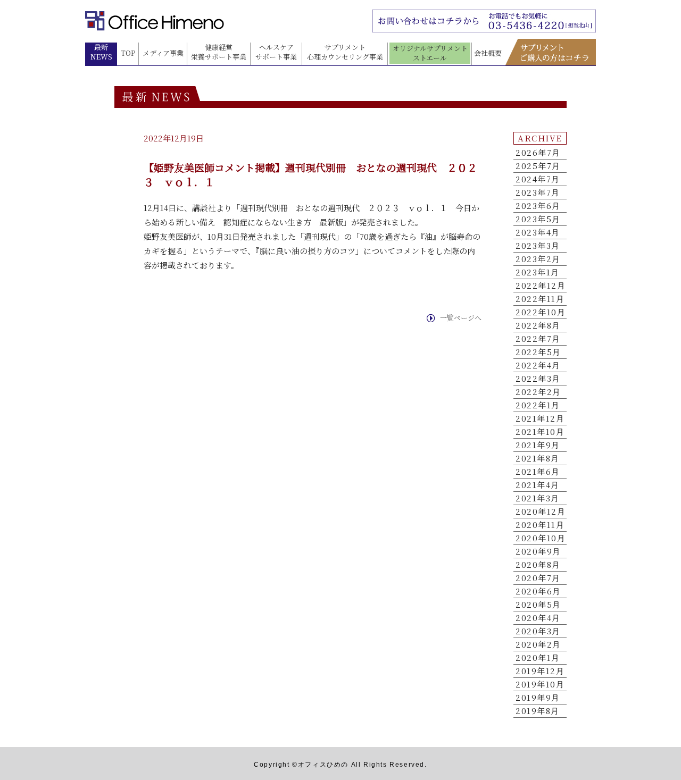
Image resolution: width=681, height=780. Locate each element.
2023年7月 (538, 192)
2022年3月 (538, 378)
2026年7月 (538, 152)
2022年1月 (538, 405)
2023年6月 (538, 205)
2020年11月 (540, 524)
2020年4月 (538, 618)
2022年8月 (538, 325)
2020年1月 (538, 657)
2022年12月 (541, 285)
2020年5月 (538, 604)
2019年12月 (540, 671)
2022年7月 (538, 338)
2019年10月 (540, 684)
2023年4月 (538, 232)
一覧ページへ (460, 318)
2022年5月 (538, 352)
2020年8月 (538, 564)
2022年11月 (540, 298)
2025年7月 (538, 166)
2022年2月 (538, 392)
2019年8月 (538, 711)
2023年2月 (538, 259)
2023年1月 (538, 272)
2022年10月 (541, 312)
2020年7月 (538, 578)
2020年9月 (538, 551)
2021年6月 (538, 471)
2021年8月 (538, 458)
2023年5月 (538, 219)
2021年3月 (538, 498)
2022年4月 (538, 365)
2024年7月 (538, 179)
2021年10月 (540, 431)
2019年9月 (538, 697)
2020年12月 (541, 511)
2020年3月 (538, 631)
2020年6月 (538, 591)
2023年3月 (538, 245)
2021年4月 (538, 485)
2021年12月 (540, 418)
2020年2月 (538, 644)
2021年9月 (538, 445)
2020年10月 (541, 538)
